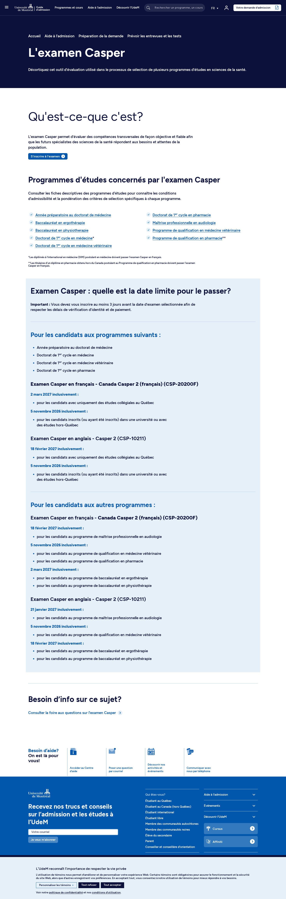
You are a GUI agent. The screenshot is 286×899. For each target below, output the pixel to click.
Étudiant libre (154, 818)
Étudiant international (159, 812)
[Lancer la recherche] (148, 7)
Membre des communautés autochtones (171, 824)
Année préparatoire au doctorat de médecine (73, 215)
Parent (149, 841)
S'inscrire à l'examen (45, 156)
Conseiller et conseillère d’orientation (170, 847)
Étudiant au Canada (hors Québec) (168, 806)
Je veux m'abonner (43, 839)
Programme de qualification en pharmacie (187, 238)
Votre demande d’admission (253, 7)
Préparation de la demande (101, 36)
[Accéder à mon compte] (226, 8)
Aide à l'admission (100, 7)
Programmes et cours (69, 7)
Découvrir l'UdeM (128, 7)
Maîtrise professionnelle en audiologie (184, 223)
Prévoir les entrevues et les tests (154, 36)
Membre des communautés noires (167, 829)
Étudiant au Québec (158, 801)
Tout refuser (89, 885)
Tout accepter (112, 885)
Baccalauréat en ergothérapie (60, 223)
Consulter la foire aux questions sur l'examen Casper (72, 712)
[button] (6, 8)
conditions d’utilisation (106, 892)
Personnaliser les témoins (56, 885)
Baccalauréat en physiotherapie (61, 230)
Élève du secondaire (158, 835)
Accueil (34, 36)
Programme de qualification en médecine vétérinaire (196, 230)
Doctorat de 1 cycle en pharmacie (182, 215)
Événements (212, 805)
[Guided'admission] (84, 793)
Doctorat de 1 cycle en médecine (63, 238)
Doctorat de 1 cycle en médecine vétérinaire (73, 246)
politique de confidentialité (66, 892)
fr (213, 8)
